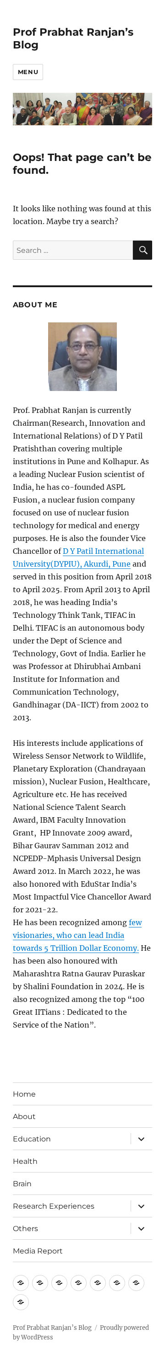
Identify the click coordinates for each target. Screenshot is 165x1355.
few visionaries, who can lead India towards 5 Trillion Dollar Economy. (77, 935)
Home (24, 1094)
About (24, 1116)
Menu (28, 71)
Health (25, 1161)
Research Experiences (53, 1206)
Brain (22, 1183)
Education (32, 1139)
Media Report (38, 1251)
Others (25, 1228)
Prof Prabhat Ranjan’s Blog (52, 1328)
